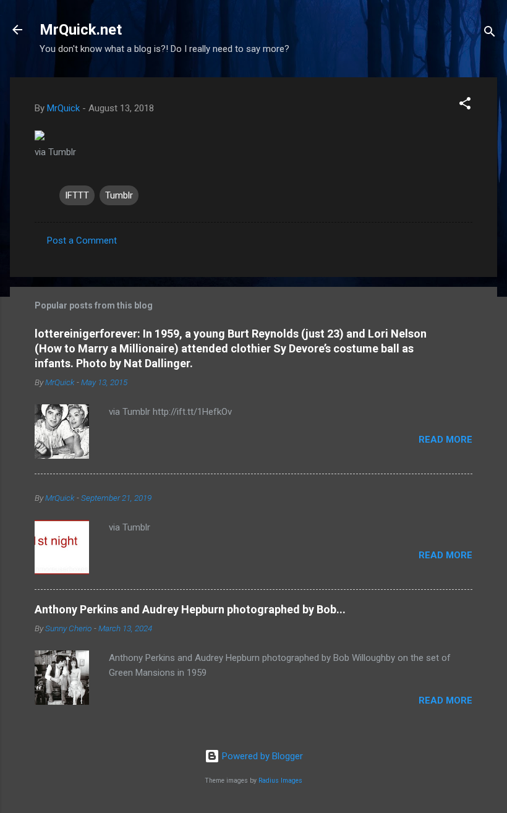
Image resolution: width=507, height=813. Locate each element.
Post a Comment (82, 240)
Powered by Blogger (261, 756)
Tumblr (119, 195)
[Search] (489, 34)
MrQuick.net (81, 29)
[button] (465, 105)
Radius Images (280, 781)
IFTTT (77, 195)
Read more (445, 439)
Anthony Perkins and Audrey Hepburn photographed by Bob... (190, 609)
